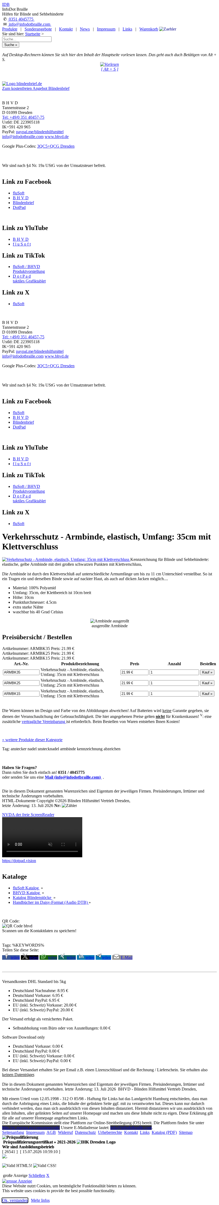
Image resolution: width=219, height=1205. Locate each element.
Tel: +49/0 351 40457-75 (23, 117)
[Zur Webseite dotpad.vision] (42, 856)
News (85, 29)
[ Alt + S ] (109, 69)
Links (127, 29)
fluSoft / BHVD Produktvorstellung (29, 269)
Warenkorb (148, 29)
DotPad (19, 207)
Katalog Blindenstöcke (32, 897)
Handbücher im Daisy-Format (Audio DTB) (51, 902)
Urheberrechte (110, 1132)
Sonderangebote (38, 29)
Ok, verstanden (15, 1200)
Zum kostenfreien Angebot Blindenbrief (35, 88)
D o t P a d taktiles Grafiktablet (29, 278)
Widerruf (65, 1132)
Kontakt (66, 29)
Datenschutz (85, 1132)
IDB (6, 4)
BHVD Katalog (27, 892)
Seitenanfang (13, 1132)
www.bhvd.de (57, 136)
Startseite (32, 34)
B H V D (21, 198)
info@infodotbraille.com (29, 24)
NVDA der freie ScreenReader (28, 814)
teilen (15, 957)
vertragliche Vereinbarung (44, 721)
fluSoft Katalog (26, 888)
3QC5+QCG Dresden (56, 146)
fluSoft (18, 193)
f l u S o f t (22, 244)
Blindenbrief (23, 202)
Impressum (106, 29)
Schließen (37, 1175)
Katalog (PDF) (164, 1132)
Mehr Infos (40, 1200)
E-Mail (126, 957)
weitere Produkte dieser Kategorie (32, 739)
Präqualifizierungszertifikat (39, 1142)
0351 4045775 (21, 19)
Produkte (9, 29)
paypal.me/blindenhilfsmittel (40, 131)
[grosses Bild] (66, 559)
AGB (51, 1132)
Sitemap (186, 1132)
